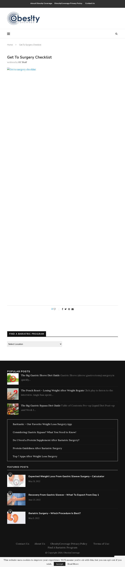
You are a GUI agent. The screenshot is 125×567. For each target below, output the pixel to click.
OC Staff (22, 62)
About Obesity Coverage (41, 3)
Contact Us (90, 3)
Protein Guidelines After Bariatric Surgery (37, 448)
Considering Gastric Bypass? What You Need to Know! (44, 432)
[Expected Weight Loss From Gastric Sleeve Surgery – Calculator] (16, 481)
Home (10, 44)
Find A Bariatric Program (62, 547)
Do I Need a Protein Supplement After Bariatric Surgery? (46, 440)
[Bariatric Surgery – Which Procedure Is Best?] (16, 518)
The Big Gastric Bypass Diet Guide (41, 405)
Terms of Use (101, 543)
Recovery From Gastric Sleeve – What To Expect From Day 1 (64, 495)
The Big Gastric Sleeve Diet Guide (40, 375)
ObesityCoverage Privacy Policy (68, 3)
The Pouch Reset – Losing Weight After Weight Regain (52, 390)
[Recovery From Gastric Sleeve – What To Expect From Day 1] (16, 499)
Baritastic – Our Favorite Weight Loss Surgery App (42, 424)
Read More (73, 564)
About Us (39, 543)
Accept (59, 564)
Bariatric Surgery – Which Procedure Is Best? (55, 513)
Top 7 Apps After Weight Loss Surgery (35, 456)
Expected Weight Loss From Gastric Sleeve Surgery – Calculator (66, 476)
